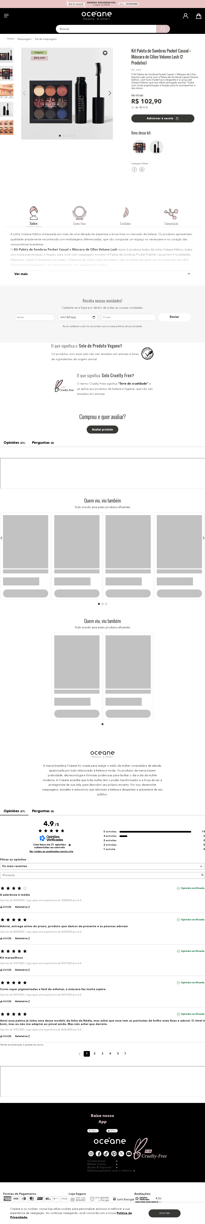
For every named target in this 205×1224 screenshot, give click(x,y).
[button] (1, 537)
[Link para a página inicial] (10, 39)
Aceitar (164, 1213)
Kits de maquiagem (46, 39)
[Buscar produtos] (163, 29)
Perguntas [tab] (43, 443)
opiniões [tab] (14, 443)
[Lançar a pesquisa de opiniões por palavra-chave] (202, 829)
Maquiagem (24, 39)
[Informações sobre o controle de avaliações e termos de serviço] (69, 798)
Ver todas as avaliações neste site (51, 805)
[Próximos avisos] (125, 1007)
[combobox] (113, 29)
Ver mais (21, 274)
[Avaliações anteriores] (79, 1007)
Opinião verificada (192, 842)
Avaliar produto (102, 429)
